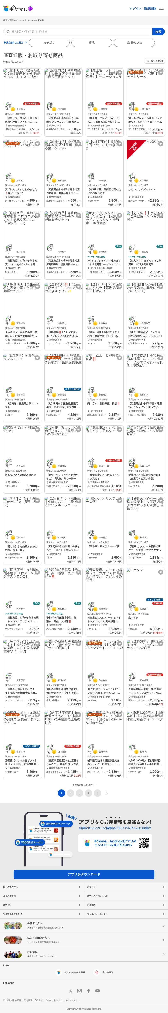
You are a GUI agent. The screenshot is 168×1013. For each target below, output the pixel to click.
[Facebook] (88, 990)
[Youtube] (97, 990)
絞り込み (136, 42)
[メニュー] (161, 8)
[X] (70, 990)
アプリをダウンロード (84, 874)
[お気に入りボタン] (37, 72)
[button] (70, 793)
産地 (92, 42)
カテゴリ (49, 42)
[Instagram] (79, 990)
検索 (158, 31)
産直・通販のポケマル (13, 20)
